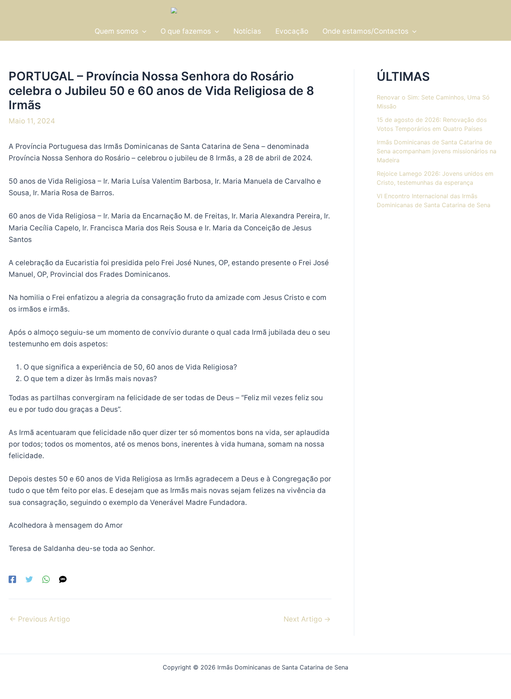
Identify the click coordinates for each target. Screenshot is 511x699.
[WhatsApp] (46, 578)
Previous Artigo (39, 619)
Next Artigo (307, 619)
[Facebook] (12, 578)
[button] (142, 31)
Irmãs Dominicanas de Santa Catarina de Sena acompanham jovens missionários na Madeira (436, 151)
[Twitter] (29, 578)
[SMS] (63, 578)
